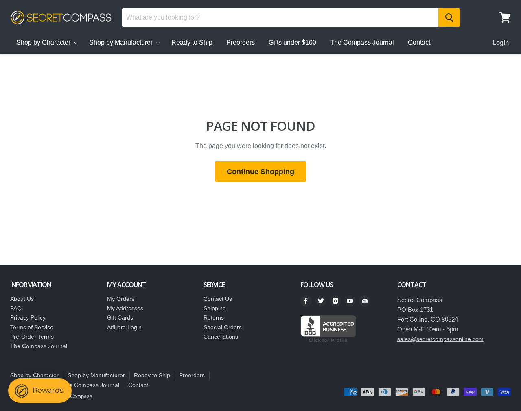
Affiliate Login (124, 327)
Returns (214, 317)
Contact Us (218, 299)
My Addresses (125, 308)
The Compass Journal (362, 42)
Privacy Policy (28, 317)
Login (501, 42)
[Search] (449, 17)
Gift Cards (120, 317)
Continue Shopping (260, 171)
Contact (419, 42)
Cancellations (221, 336)
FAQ (16, 308)
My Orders (120, 299)
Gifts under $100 (292, 42)
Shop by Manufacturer (121, 42)
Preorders (240, 42)
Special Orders (223, 327)
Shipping (215, 308)
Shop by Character (44, 42)
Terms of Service (31, 327)
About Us (22, 299)
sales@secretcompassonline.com (440, 339)
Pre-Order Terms (32, 336)
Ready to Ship (191, 42)
